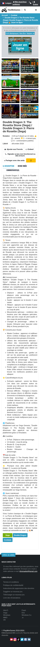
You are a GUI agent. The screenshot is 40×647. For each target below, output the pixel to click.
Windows (6, 615)
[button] (25, 10)
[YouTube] (11, 639)
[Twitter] (22, 639)
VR (4, 620)
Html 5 (5, 610)
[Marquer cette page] (30, 3)
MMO (5, 617)
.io (22, 617)
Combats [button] (7, 540)
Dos (23, 613)
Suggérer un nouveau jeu (12, 591)
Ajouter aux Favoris (14, 149)
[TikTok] (18, 639)
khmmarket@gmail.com (28, 571)
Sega (8, 535)
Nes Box (22, 33)
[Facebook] (25, 639)
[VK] (29, 639)
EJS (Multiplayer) (12, 33)
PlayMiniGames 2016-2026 (13, 630)
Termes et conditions (11, 582)
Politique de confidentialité (13, 585)
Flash (24, 610)
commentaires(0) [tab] (12, 170)
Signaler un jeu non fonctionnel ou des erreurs (21, 155)
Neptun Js (30, 33)
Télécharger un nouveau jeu (14, 595)
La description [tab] (8, 166)
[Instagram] (15, 639)
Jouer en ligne (20, 46)
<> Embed (29, 149)
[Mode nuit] (31, 160)
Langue (8, 3)
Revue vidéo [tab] (22, 166)
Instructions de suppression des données (18, 588)
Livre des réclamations (11, 598)
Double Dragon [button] (20, 535)
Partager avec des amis (15, 160)
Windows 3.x (26, 615)
